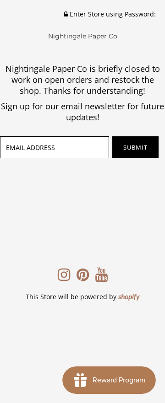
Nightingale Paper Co (82, 36)
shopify (129, 297)
